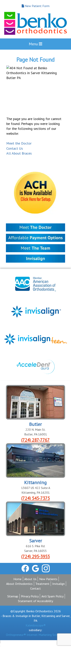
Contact (35, 588)
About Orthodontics (19, 584)
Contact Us (14, 148)
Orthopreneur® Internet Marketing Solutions (35, 635)
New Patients (48, 579)
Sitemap (12, 596)
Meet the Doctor (19, 143)
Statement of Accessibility (35, 601)
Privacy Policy (30, 596)
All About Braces (19, 153)
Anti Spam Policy (52, 596)
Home (17, 579)
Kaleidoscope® (36, 625)
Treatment (42, 584)
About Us (30, 579)
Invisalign (58, 584)
